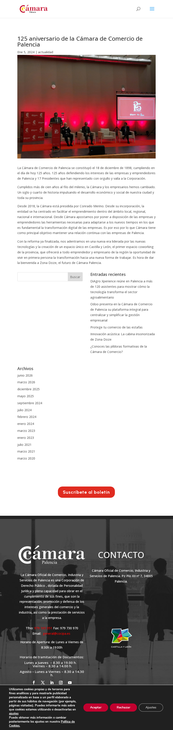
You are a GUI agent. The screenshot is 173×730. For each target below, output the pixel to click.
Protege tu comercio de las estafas (116, 327)
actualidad (45, 52)
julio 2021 (24, 444)
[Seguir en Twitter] (42, 682)
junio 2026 (25, 375)
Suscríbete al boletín (86, 492)
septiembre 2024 (29, 403)
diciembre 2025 (28, 389)
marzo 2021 (26, 451)
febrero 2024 (26, 417)
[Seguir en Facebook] (33, 682)
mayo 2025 (25, 396)
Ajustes (151, 707)
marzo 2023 (26, 431)
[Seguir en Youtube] (69, 682)
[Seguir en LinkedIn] (51, 682)
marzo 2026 (26, 382)
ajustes (13, 714)
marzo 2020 (26, 458)
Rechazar (123, 707)
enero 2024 (25, 424)
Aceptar (95, 707)
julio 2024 (24, 410)
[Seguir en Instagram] (60, 682)
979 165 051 (43, 628)
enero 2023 (25, 437)
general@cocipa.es (56, 633)
